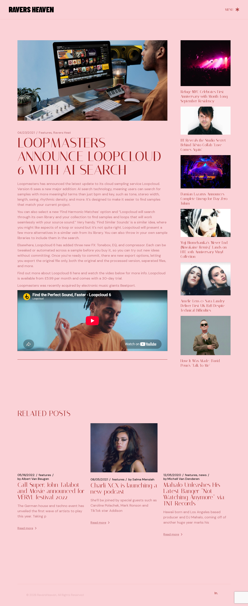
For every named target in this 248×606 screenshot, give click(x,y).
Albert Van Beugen (33, 479)
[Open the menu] (232, 9)
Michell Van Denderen (181, 479)
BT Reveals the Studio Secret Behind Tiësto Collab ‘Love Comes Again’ (203, 145)
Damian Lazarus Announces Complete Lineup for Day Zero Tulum (204, 199)
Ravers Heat (62, 133)
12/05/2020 (172, 475)
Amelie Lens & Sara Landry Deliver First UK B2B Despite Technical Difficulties (203, 306)
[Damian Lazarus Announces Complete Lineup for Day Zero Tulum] (206, 171)
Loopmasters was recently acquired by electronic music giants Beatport (76, 285)
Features (45, 133)
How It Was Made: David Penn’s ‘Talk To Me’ (200, 363)
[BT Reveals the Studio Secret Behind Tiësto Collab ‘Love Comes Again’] (206, 121)
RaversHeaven (46, 595)
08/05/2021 (99, 479)
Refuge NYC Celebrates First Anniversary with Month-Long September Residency (204, 96)
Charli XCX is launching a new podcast (123, 488)
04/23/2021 (26, 133)
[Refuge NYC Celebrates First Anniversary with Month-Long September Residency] (206, 63)
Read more (25, 528)
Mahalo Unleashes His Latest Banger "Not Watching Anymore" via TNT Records (194, 494)
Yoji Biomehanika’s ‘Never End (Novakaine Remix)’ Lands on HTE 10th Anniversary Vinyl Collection (204, 249)
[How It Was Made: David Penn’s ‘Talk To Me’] (206, 335)
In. (216, 593)
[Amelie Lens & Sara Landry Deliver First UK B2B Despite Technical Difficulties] (206, 278)
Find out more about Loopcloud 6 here (48, 273)
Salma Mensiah (141, 479)
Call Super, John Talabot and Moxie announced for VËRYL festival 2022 (50, 491)
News (203, 475)
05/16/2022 (26, 475)
